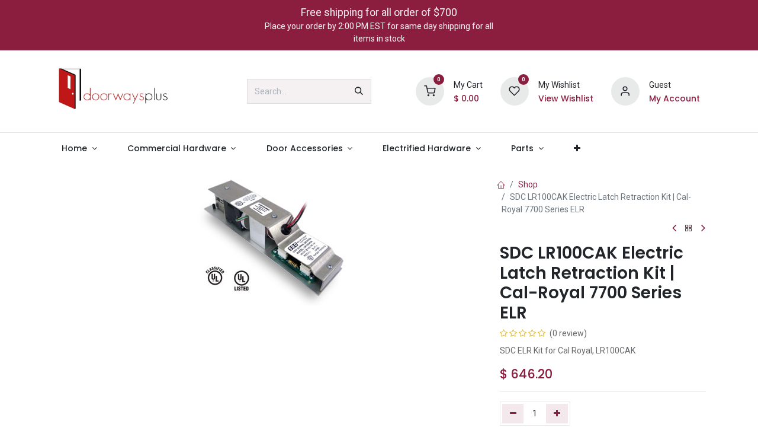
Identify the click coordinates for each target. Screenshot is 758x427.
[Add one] (557, 413)
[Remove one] (513, 413)
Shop (528, 184)
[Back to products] (689, 228)
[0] (430, 90)
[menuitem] (79, 148)
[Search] (359, 91)
